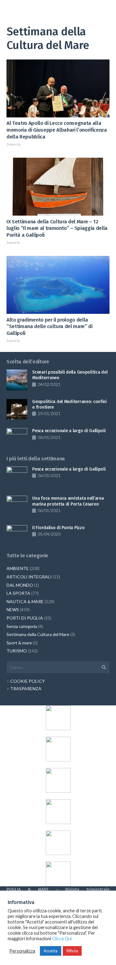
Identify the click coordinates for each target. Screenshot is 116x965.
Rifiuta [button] (72, 950)
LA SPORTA (18, 593)
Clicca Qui (62, 938)
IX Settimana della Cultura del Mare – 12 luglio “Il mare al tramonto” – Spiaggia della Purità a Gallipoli (57, 228)
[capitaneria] (58, 717)
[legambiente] (58, 749)
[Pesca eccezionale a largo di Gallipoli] (16, 438)
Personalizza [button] (22, 951)
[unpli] (58, 811)
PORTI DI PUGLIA (24, 618)
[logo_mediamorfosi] (58, 780)
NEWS (12, 609)
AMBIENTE (17, 568)
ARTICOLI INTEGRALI (29, 576)
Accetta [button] (51, 950)
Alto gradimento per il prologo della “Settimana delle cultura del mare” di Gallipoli (49, 326)
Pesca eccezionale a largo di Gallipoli (68, 430)
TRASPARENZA (25, 688)
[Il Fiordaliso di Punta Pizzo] (16, 535)
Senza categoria (21, 626)
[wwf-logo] (58, 874)
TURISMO (16, 650)
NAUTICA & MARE (25, 601)
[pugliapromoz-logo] (58, 843)
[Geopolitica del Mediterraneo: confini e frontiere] (16, 409)
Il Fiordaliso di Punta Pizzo (58, 527)
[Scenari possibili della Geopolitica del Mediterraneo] (16, 380)
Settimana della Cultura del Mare (37, 634)
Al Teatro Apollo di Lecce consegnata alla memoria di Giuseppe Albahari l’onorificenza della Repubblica (56, 130)
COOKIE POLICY (27, 681)
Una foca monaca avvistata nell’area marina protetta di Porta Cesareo (68, 501)
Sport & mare (19, 642)
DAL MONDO (19, 585)
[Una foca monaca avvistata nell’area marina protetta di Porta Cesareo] (16, 506)
